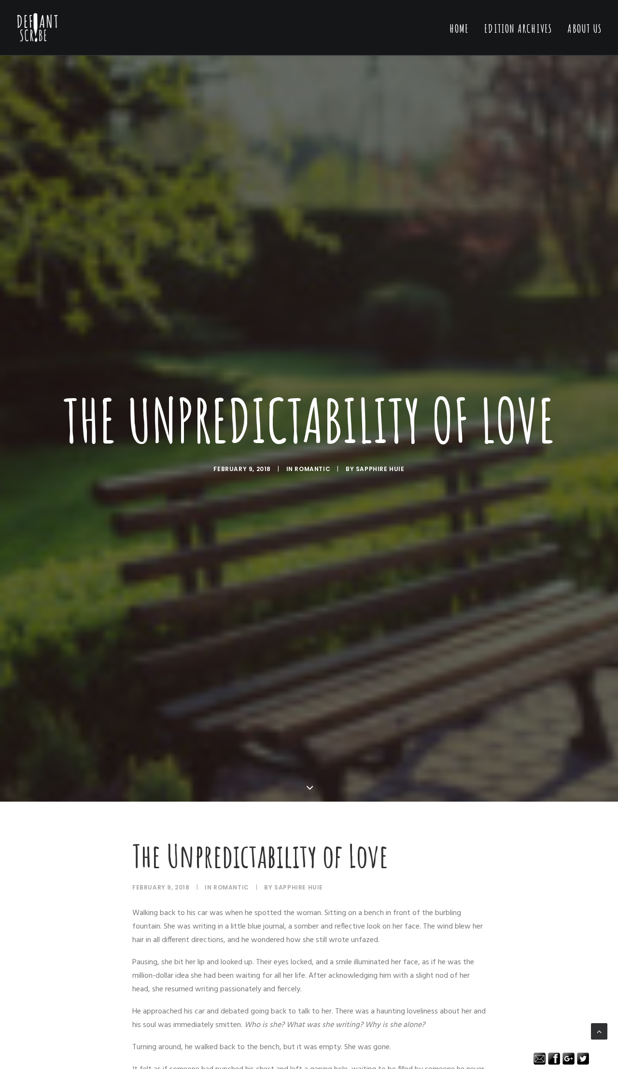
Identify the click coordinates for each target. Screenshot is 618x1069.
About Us (584, 28)
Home (459, 28)
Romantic (312, 469)
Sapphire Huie (380, 469)
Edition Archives (518, 28)
